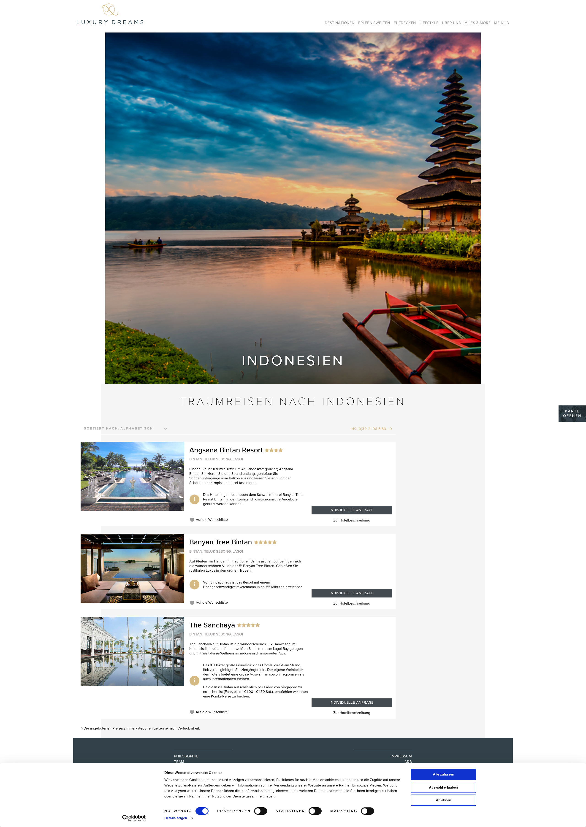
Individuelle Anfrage (352, 510)
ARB (408, 761)
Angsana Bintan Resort (226, 450)
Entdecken (405, 23)
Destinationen (339, 23)
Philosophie (186, 756)
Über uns (451, 23)
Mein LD (501, 23)
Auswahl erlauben (443, 787)
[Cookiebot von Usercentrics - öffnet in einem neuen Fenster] (134, 818)
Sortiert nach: (101, 428)
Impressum (401, 756)
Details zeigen (175, 818)
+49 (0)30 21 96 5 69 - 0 (371, 429)
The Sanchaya (212, 625)
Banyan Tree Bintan (220, 542)
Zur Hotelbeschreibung (351, 520)
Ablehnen (443, 800)
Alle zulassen (443, 774)
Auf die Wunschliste (211, 519)
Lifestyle (429, 23)
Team (179, 761)
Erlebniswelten (374, 23)
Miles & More (477, 23)
